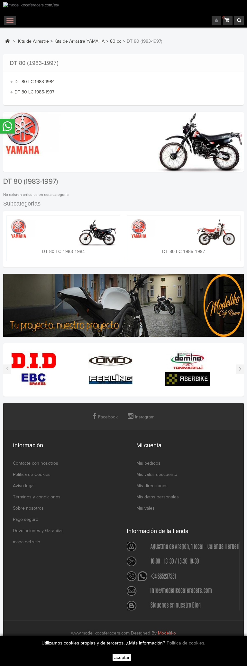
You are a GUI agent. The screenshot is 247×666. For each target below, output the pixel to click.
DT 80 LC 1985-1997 (34, 92)
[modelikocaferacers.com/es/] (123, 9)
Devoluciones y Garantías (38, 530)
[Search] (239, 20)
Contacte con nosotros (35, 463)
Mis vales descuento (156, 474)
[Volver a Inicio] (7, 41)
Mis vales (145, 508)
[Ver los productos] (33, 360)
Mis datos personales (157, 497)
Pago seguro (25, 519)
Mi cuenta (148, 445)
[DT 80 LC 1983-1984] (63, 232)
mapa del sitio (26, 542)
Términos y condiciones (36, 497)
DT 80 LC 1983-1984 (34, 81)
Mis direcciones (152, 485)
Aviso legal (23, 485)
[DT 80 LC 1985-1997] (183, 232)
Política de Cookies (31, 474)
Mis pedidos (148, 463)
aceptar (122, 657)
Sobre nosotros (28, 508)
